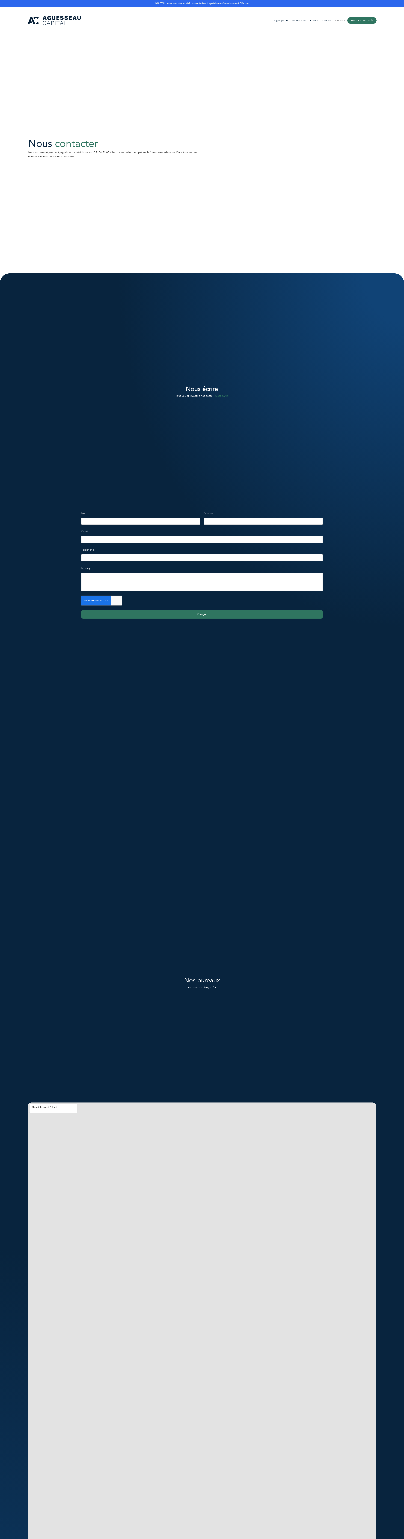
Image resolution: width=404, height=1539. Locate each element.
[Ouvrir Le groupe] (286, 20)
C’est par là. (222, 395)
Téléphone (87, 549)
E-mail (84, 531)
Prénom (208, 513)
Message (86, 568)
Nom (84, 513)
